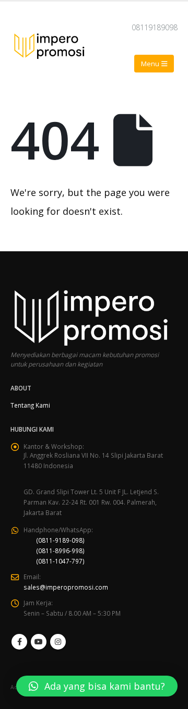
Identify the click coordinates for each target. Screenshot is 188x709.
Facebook (19, 642)
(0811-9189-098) (61, 540)
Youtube (38, 642)
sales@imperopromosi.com (66, 587)
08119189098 (155, 27)
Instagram (58, 642)
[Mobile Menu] (154, 63)
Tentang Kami (30, 405)
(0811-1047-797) (61, 561)
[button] (97, 686)
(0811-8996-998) (61, 550)
